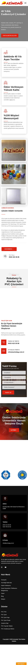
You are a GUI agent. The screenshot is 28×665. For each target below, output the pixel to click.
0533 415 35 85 (14, 257)
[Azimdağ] (12, 3)
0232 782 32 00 (7, 526)
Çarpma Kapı (4, 623)
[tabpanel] (13, 301)
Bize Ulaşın (11, 255)
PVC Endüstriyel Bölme (7, 629)
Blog (2, 596)
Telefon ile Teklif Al (13, 341)
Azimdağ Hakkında (6, 582)
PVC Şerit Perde (5, 620)
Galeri (2, 593)
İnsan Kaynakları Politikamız (9, 588)
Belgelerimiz (4, 590)
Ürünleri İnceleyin (10, 35)
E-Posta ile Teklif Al (13, 350)
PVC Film (3, 612)
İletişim (3, 599)
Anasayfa (3, 580)
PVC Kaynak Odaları (7, 626)
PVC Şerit (4, 614)
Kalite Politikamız (6, 585)
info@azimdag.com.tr (16, 352)
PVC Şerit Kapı (5, 617)
